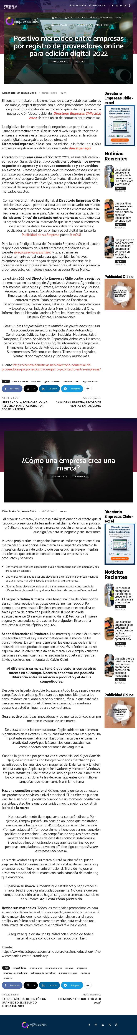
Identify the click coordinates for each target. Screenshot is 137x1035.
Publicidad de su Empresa (40, 235)
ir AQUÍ (75, 235)
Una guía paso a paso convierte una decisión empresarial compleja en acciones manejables (124, 248)
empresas (36, 381)
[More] (88, 388)
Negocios (80, 62)
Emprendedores (60, 62)
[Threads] (130, 6)
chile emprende (20, 381)
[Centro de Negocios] (23, 21)
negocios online (90, 381)
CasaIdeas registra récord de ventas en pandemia (78, 404)
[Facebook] (112, 6)
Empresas (120, 188)
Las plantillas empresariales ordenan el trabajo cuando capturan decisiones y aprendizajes (124, 212)
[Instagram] (117, 6)
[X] (125, 6)
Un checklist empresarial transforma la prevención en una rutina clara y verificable (124, 177)
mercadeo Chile (70, 381)
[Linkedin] (121, 6)
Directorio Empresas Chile (19, 93)
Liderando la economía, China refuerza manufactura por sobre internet (25, 406)
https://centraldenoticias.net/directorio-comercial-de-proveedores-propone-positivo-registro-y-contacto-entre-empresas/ (51, 367)
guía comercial (52, 381)
